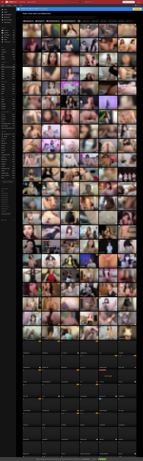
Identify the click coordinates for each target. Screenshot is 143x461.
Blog (2, 191)
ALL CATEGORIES (9, 181)
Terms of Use (4, 204)
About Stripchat (4, 188)
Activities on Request (68, 21)
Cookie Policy (86, 459)
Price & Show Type (53, 21)
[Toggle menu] (2, 2)
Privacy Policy (4, 202)
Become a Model (5, 206)
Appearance (28, 21)
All (79, 21)
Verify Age (137, 9)
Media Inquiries (4, 199)
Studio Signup (4, 208)
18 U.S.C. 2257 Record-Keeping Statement (6, 214)
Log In (138, 2)
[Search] (82, 2)
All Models (3, 211)
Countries (40, 21)
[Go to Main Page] (11, 2)
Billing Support (4, 195)
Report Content (4, 197)
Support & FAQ (4, 193)
